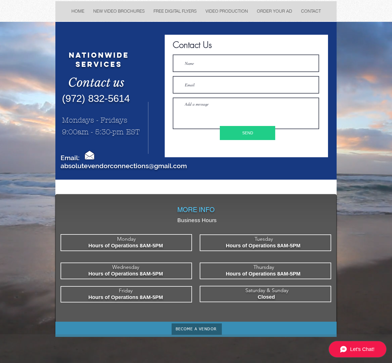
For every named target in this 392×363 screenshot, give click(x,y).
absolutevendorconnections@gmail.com (124, 166)
